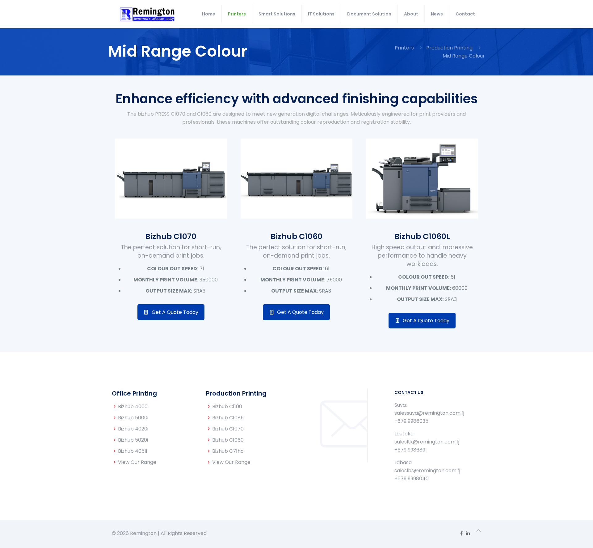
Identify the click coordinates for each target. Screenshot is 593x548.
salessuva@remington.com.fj (429, 413)
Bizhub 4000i (133, 406)
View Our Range (137, 462)
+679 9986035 (411, 421)
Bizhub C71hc (228, 451)
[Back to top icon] (478, 531)
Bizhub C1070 (170, 236)
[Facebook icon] (461, 533)
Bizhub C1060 (296, 236)
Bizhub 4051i (132, 451)
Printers (404, 47)
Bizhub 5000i (133, 417)
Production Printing (449, 47)
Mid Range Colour (464, 55)
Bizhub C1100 (227, 406)
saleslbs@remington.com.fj (427, 470)
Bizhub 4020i (133, 428)
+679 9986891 (410, 449)
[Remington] (147, 14)
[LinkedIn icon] (467, 533)
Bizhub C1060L (422, 236)
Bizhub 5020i (133, 439)
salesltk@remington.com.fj (426, 441)
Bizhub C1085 (228, 417)
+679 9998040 (411, 478)
